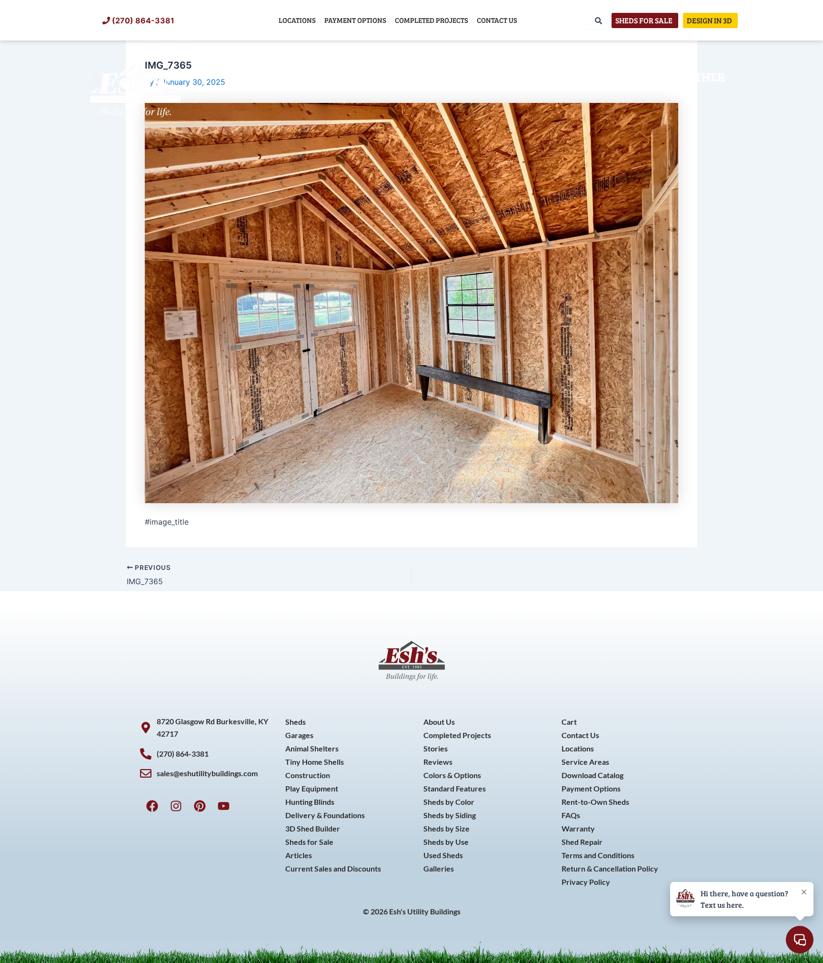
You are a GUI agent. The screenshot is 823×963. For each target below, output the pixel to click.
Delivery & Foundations (325, 815)
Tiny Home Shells (314, 761)
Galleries (438, 868)
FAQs (571, 815)
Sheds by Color (448, 801)
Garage (389, 76)
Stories (435, 748)
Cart (569, 721)
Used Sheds (443, 855)
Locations (297, 20)
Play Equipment (311, 788)
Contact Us (497, 20)
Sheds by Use (446, 841)
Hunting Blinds (309, 801)
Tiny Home (318, 76)
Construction (627, 76)
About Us (439, 721)
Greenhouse (529, 76)
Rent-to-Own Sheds (595, 801)
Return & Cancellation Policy (610, 868)
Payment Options (355, 20)
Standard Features (454, 788)
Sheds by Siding (449, 815)
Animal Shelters (312, 748)
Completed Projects (431, 20)
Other (706, 76)
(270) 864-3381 (143, 20)
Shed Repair (582, 841)
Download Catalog (592, 775)
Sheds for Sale (309, 841)
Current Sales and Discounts (333, 868)
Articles (298, 855)
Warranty (578, 828)
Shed (256, 76)
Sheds (295, 721)
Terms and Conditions (598, 855)
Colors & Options (452, 775)
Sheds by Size (446, 828)
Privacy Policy (586, 881)
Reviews (437, 761)
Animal (451, 76)
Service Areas (585, 761)
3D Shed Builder (312, 828)
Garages (299, 735)
